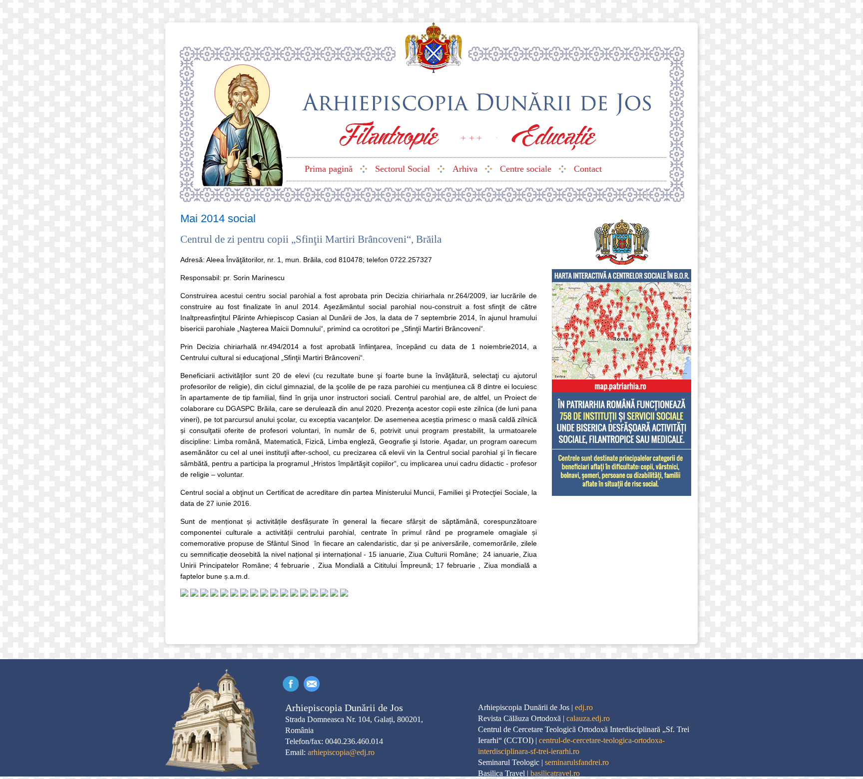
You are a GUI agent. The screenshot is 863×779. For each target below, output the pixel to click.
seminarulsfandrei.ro (577, 762)
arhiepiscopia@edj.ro (341, 752)
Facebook (291, 684)
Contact (312, 684)
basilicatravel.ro (555, 773)
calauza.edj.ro (588, 718)
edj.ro (584, 707)
